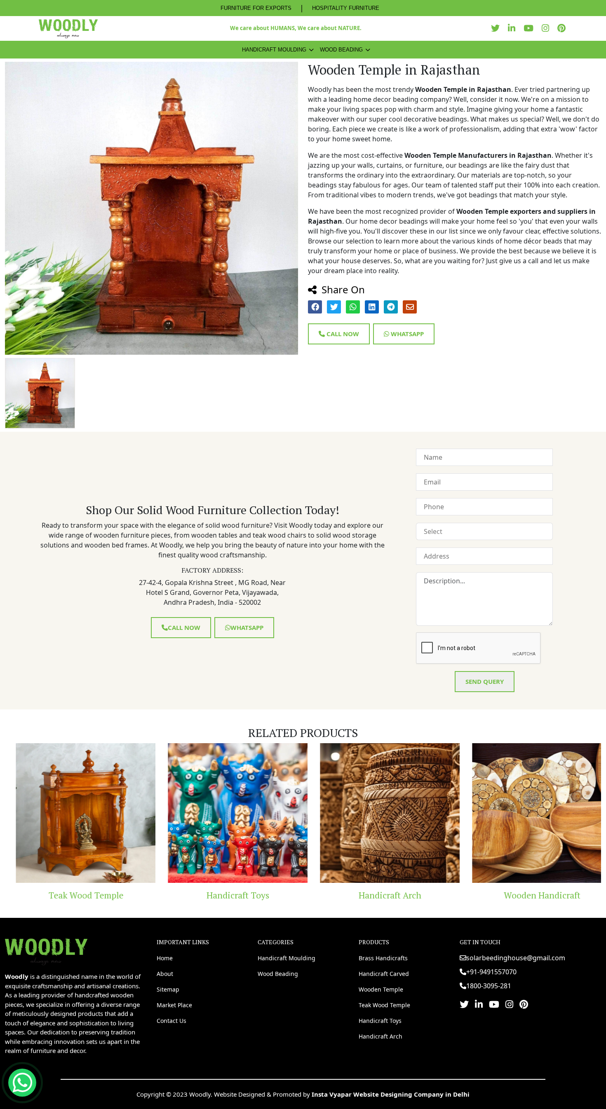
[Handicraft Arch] (379, 813)
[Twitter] (497, 28)
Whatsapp (406, 334)
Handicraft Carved (384, 974)
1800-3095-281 (488, 985)
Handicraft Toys (227, 895)
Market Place (174, 1005)
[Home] (46, 950)
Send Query (484, 681)
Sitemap (168, 989)
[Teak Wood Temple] (75, 813)
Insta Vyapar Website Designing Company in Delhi (391, 1094)
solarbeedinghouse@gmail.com (515, 957)
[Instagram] (547, 28)
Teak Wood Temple (75, 895)
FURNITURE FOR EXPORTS (256, 8)
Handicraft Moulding (274, 50)
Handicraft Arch (379, 895)
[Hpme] (68, 28)
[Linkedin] (513, 28)
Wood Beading (341, 50)
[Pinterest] (563, 28)
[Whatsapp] (22, 1083)
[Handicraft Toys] (227, 813)
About (165, 974)
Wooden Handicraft (531, 895)
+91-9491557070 (491, 971)
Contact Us (171, 1021)
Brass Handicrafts (383, 958)
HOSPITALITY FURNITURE (345, 8)
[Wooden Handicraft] (531, 813)
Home (165, 958)
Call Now (342, 334)
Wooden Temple (381, 989)
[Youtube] (531, 28)
